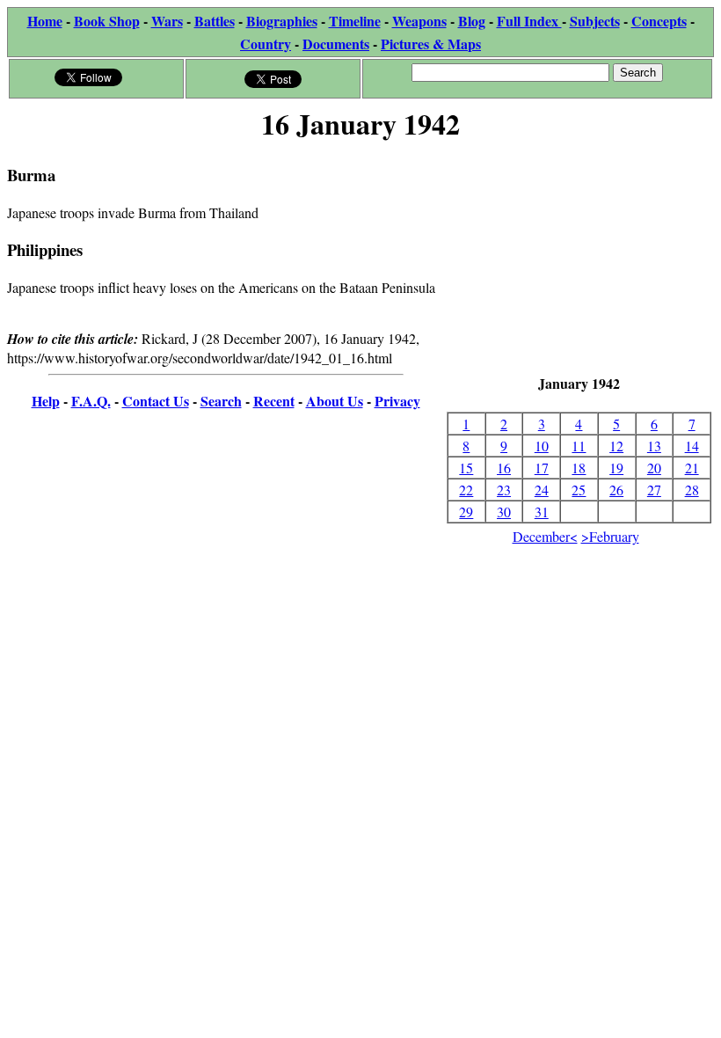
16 (504, 467)
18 (579, 467)
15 (466, 467)
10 (542, 445)
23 (504, 489)
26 (616, 489)
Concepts (659, 21)
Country (265, 43)
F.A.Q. (91, 401)
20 (654, 467)
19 (616, 467)
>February (610, 536)
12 (616, 445)
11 (579, 445)
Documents (335, 43)
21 (692, 467)
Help (46, 401)
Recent (274, 401)
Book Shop (107, 21)
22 (466, 489)
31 (542, 511)
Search (221, 401)
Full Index (529, 21)
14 (692, 445)
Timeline (355, 21)
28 (692, 489)
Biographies (281, 21)
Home (44, 21)
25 (579, 489)
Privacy (397, 401)
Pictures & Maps (431, 43)
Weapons (419, 21)
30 (504, 511)
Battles (214, 21)
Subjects (595, 21)
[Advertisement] (579, 259)
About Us (334, 401)
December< (545, 536)
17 (542, 467)
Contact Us (155, 401)
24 (542, 489)
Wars (167, 21)
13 (654, 445)
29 (466, 511)
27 (654, 489)
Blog (471, 21)
